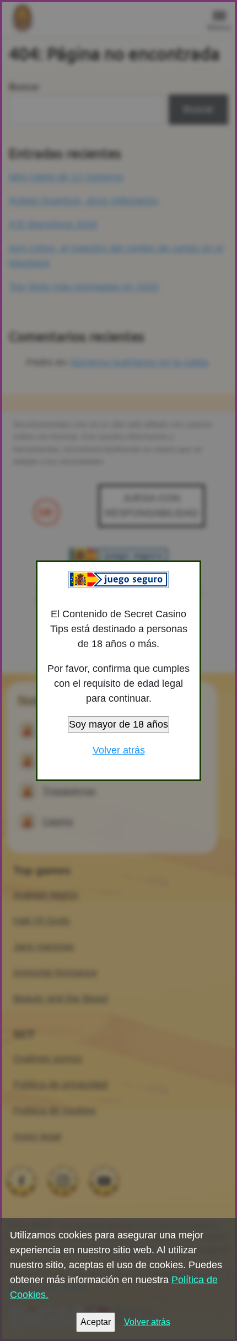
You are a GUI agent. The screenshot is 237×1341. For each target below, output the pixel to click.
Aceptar (95, 1322)
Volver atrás (119, 750)
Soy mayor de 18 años (118, 724)
